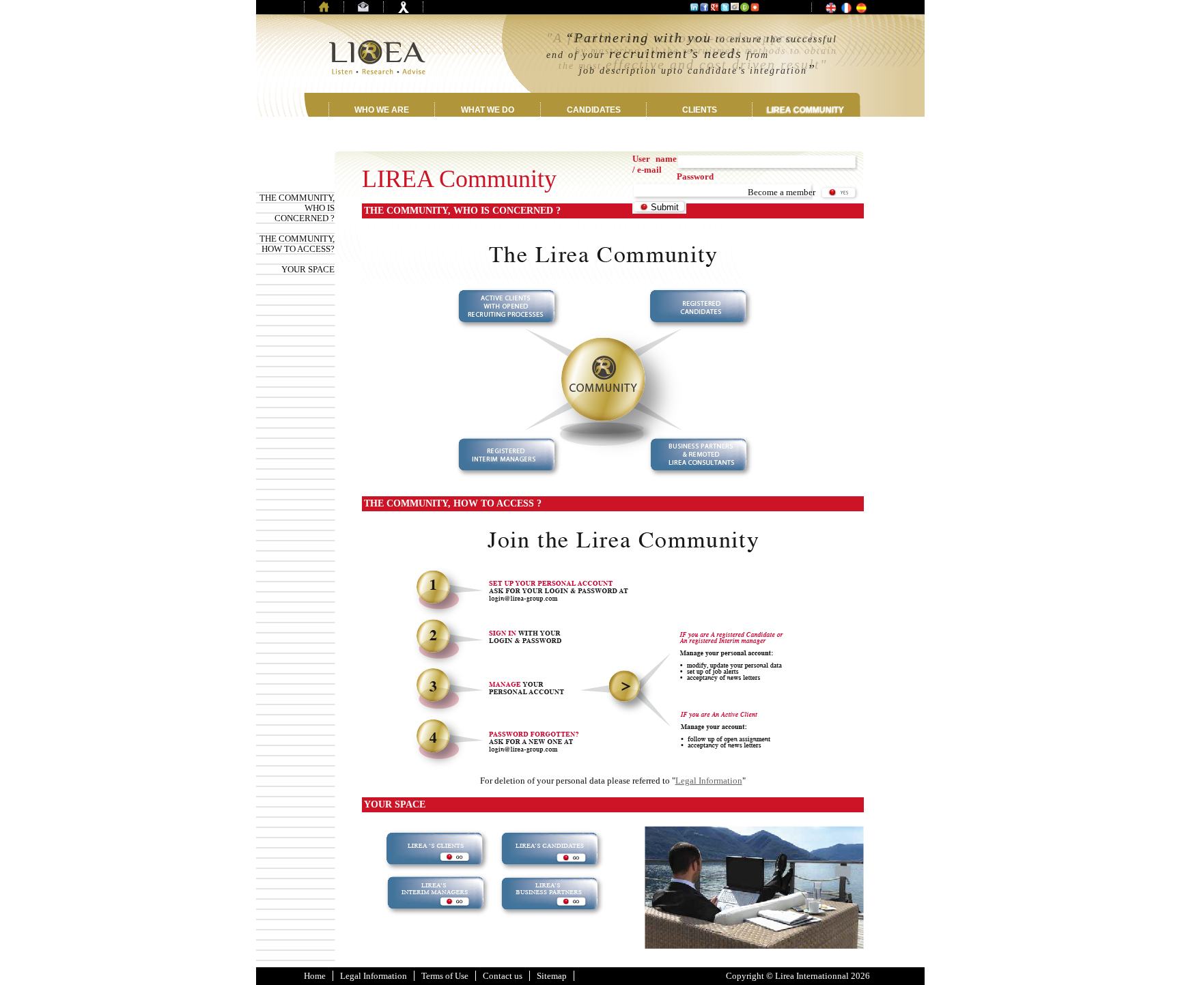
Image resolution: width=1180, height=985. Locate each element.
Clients (699, 110)
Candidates (594, 110)
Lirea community (805, 110)
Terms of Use (444, 976)
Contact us (502, 976)
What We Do (487, 110)
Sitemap (552, 976)
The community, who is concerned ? (297, 207)
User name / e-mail (654, 164)
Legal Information (708, 780)
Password (695, 176)
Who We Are (381, 110)
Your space (308, 269)
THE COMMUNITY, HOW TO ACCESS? (297, 243)
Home (315, 976)
